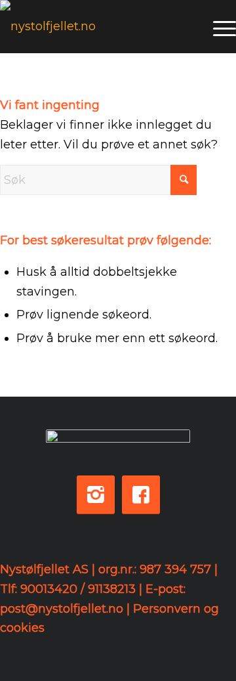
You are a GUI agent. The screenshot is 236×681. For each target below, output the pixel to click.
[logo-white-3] (94, 26)
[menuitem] (218, 26)
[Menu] (218, 26)
